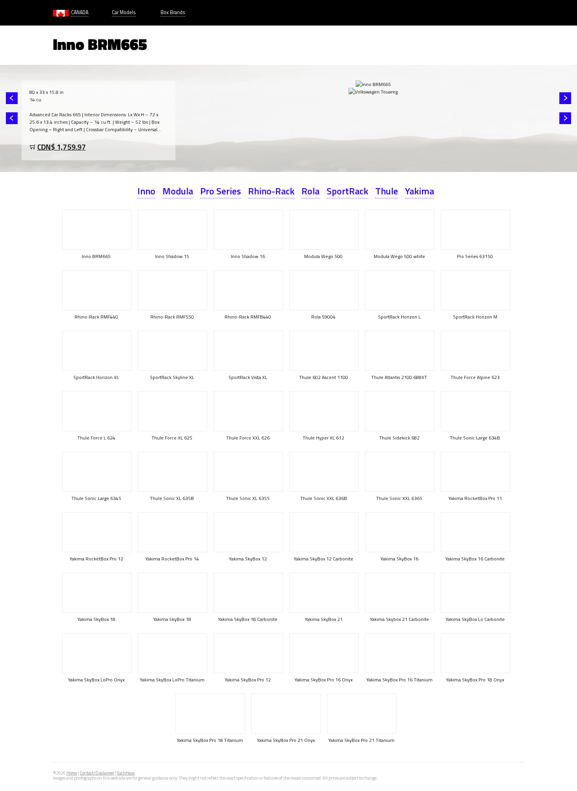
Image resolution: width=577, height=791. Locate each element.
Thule (386, 191)
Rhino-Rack (271, 191)
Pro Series (220, 191)
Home (71, 773)
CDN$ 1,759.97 (61, 146)
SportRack (347, 191)
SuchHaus (126, 773)
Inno (146, 191)
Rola (310, 191)
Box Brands (173, 12)
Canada (79, 12)
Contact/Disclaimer (97, 773)
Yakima (419, 191)
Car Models (124, 12)
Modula (178, 191)
